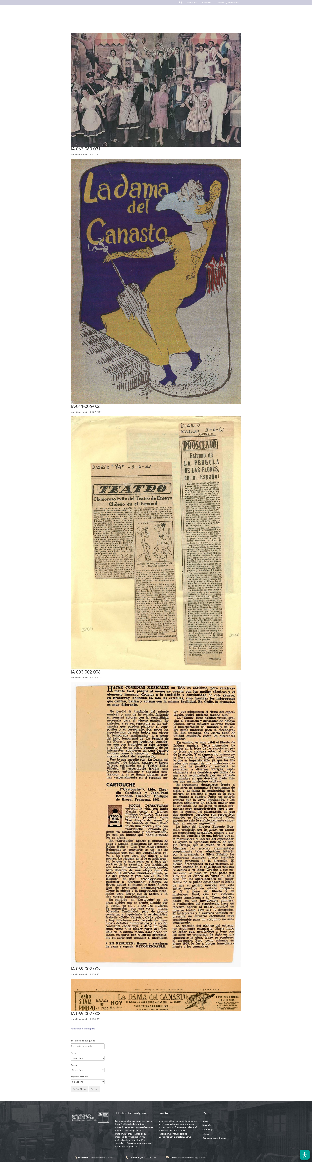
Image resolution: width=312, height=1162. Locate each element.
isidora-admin (81, 154)
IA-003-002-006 (86, 671)
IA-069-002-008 (86, 1013)
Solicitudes (192, 3)
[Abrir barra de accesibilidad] (305, 1155)
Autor (74, 1065)
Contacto (206, 3)
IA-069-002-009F (87, 968)
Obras (173, 15)
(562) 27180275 (148, 1157)
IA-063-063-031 (86, 148)
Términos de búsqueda (83, 1040)
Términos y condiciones (228, 3)
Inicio (157, 15)
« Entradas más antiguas (83, 1028)
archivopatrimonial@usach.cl (192, 1157)
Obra (73, 1053)
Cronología (214, 15)
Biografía (192, 15)
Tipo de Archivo (79, 1076)
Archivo (234, 15)
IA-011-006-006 (86, 406)
